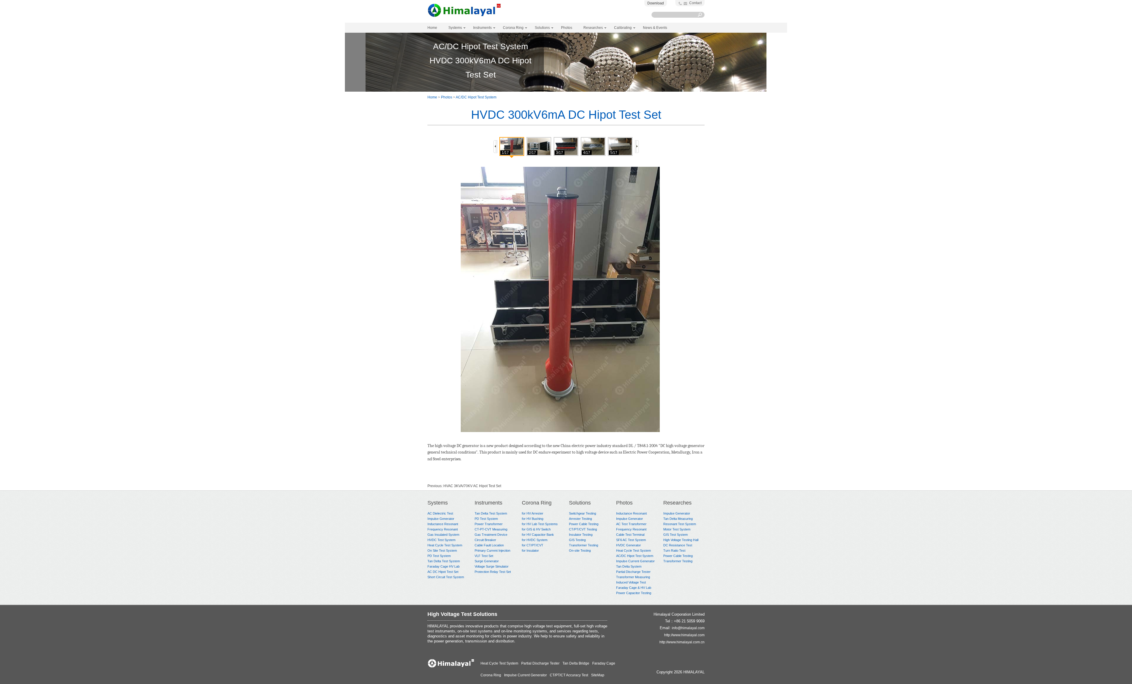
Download (655, 3)
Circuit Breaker (485, 540)
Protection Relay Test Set (493, 571)
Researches (677, 503)
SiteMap (597, 675)
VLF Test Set (484, 556)
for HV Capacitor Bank (538, 534)
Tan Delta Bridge (575, 663)
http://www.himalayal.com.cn (682, 642)
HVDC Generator (628, 545)
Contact (695, 3)
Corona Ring (537, 503)
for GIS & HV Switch (536, 529)
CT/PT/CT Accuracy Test (569, 675)
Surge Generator (487, 561)
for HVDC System (534, 540)
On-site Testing (580, 550)
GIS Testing (577, 540)
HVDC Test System (441, 540)
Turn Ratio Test (674, 550)
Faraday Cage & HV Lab (633, 587)
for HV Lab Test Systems (540, 524)
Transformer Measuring (633, 577)
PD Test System (439, 556)
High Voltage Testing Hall (680, 540)
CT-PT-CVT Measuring (491, 529)
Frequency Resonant (442, 529)
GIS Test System (675, 534)
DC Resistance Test (677, 545)
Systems (437, 503)
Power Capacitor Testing (633, 593)
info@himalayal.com (688, 628)
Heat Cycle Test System (444, 545)
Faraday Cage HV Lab (443, 566)
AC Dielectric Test (440, 513)
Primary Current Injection (492, 550)
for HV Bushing (532, 518)
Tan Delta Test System (443, 561)
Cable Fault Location (489, 545)
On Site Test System (442, 550)
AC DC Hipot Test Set (442, 571)
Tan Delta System (628, 566)
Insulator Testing (581, 534)
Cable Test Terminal (630, 534)
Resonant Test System (679, 524)
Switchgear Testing (582, 513)
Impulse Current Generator (635, 561)
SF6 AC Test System (631, 540)
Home (432, 28)
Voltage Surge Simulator (492, 566)
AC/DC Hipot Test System (476, 97)
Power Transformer (489, 524)
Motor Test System (676, 529)
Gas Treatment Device (491, 534)
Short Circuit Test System (445, 577)
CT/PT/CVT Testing (583, 529)
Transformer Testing (583, 545)
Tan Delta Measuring (678, 518)
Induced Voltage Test (631, 582)
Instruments (488, 503)
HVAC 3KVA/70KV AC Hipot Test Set (472, 486)
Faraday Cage (603, 663)
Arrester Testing (580, 518)
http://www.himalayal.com (684, 635)
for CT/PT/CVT (532, 545)
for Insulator (530, 550)
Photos (446, 97)
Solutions (580, 503)
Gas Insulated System (443, 534)
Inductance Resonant (442, 524)
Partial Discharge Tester (633, 571)
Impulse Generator (440, 518)
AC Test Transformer (631, 524)
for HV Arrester (532, 513)
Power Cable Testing (583, 524)
